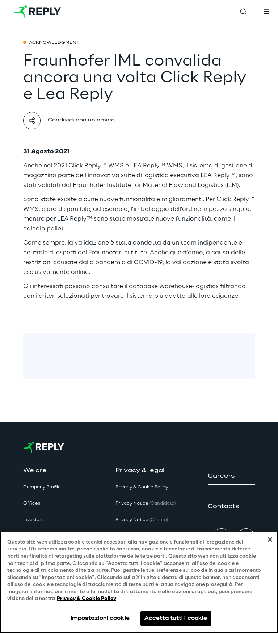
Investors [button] (33, 519)
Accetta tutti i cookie (175, 618)
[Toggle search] (243, 11)
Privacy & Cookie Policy (86, 598)
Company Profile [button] (42, 487)
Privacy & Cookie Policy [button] (141, 487)
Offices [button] (31, 503)
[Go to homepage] (37, 11)
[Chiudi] (270, 539)
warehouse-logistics (189, 286)
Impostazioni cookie (100, 618)
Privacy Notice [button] (145, 503)
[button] (231, 476)
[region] (139, 582)
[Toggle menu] (266, 11)
